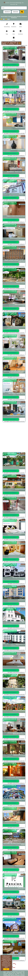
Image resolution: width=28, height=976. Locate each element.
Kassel (4, 95)
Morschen (5, 294)
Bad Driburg (6, 700)
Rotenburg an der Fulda (9, 183)
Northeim (5, 272)
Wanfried (5, 501)
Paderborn (5, 117)
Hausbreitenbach (7, 811)
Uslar (4, 50)
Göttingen (5, 250)
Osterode (5, 206)
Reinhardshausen (7, 900)
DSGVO (6, 966)
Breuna (5, 767)
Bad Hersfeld (6, 523)
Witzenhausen (6, 316)
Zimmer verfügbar (11, 64)
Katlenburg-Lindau (7, 656)
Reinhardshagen (7, 833)
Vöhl (4, 456)
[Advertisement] (14, 438)
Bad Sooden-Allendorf (8, 922)
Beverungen (6, 567)
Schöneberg (6, 944)
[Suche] (22, 11)
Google (4, 959)
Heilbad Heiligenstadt (8, 73)
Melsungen (6, 139)
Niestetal (5, 339)
